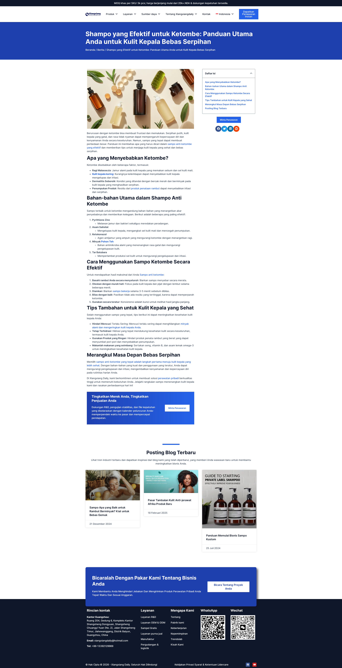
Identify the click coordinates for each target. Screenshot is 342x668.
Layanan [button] (128, 14)
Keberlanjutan (179, 628)
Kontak (206, 14)
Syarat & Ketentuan (206, 664)
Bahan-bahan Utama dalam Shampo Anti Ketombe (226, 87)
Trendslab (176, 639)
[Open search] (256, 14)
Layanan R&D (148, 617)
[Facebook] (248, 665)
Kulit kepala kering (102, 174)
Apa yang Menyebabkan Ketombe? (223, 82)
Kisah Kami (177, 644)
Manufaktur (147, 639)
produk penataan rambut (145, 188)
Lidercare (223, 664)
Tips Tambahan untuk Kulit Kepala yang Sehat (228, 100)
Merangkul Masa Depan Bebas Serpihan (225, 104)
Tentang (175, 617)
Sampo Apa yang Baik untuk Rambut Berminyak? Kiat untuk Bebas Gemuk (109, 511)
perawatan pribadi (168, 378)
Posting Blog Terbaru (216, 108)
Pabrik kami (177, 622)
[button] (224, 14)
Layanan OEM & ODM (153, 622)
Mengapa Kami (182, 610)
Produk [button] (110, 14)
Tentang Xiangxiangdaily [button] (180, 14)
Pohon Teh (107, 241)
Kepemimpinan (179, 633)
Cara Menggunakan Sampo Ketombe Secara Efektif (227, 95)
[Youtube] (254, 665)
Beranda (90, 49)
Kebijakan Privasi (184, 664)
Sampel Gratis (149, 628)
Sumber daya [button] (149, 14)
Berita (100, 49)
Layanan (147, 610)
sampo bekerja (121, 291)
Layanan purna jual (151, 633)
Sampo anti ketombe (152, 274)
